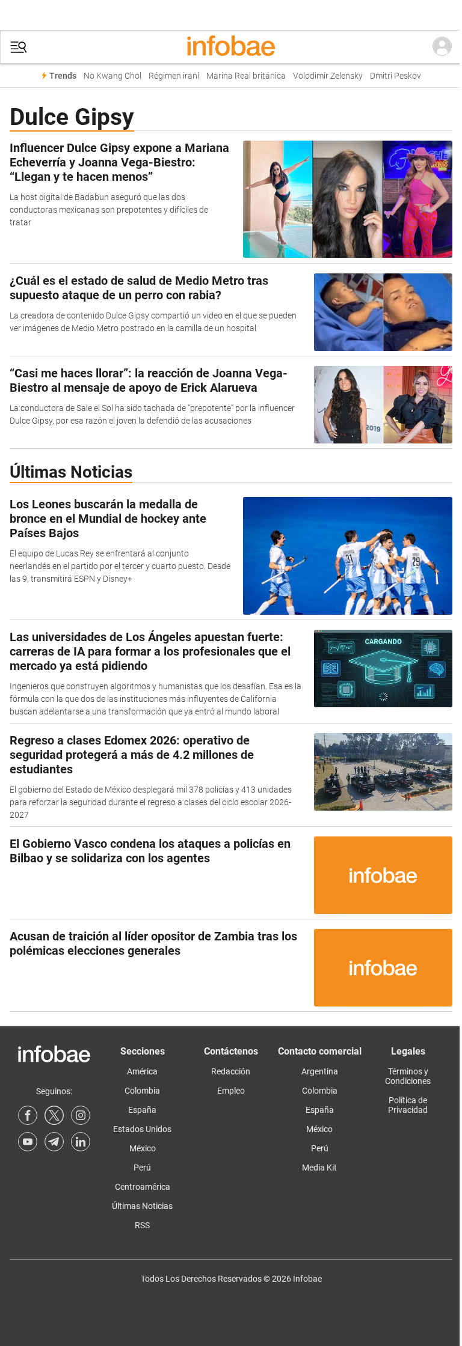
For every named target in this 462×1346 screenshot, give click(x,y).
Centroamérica (142, 1187)
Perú (142, 1167)
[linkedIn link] (80, 1141)
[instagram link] (80, 1115)
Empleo (231, 1090)
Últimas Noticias (142, 1206)
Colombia (142, 1090)
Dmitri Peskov (395, 76)
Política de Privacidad (408, 1105)
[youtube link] (27, 1141)
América (142, 1071)
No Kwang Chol (112, 76)
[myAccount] (442, 46)
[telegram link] (54, 1141)
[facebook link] (27, 1115)
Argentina (319, 1071)
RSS (142, 1225)
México (142, 1148)
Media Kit (319, 1167)
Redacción (230, 1071)
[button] (18, 47)
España (142, 1110)
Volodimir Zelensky (328, 76)
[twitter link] (54, 1115)
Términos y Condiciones (408, 1076)
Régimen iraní (174, 76)
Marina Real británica (246, 76)
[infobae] (231, 47)
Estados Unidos (142, 1129)
